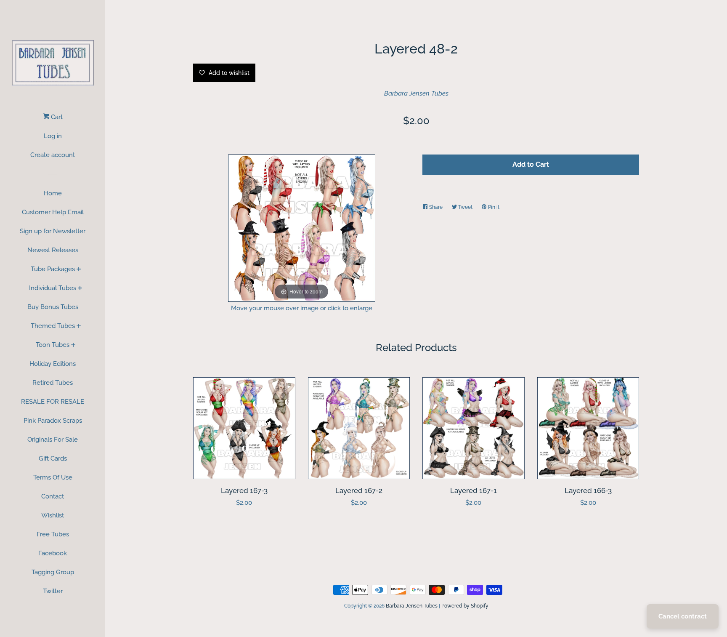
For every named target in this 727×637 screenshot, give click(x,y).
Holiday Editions (52, 364)
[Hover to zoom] (301, 227)
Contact (52, 496)
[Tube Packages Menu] (79, 269)
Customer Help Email (53, 212)
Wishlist (52, 515)
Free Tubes (53, 534)
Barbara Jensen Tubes (416, 93)
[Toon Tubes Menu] (73, 345)
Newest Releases (52, 250)
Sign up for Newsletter (52, 231)
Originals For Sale (52, 439)
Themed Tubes (53, 326)
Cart (56, 117)
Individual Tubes (52, 288)
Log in (53, 136)
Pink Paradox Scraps (53, 420)
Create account (52, 155)
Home (53, 193)
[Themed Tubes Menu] (79, 326)
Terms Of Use (52, 477)
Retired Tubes (52, 382)
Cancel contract (682, 616)
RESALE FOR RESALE (52, 401)
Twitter (53, 591)
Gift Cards (53, 458)
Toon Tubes (52, 345)
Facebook (52, 553)
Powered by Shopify (464, 606)
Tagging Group (53, 572)
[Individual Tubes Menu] (80, 288)
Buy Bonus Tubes (52, 307)
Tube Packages (53, 269)
